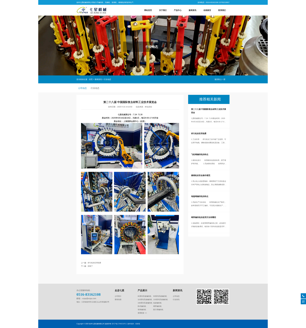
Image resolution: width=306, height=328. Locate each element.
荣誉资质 (118, 299)
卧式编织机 (142, 306)
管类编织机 (142, 310)
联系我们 (222, 10)
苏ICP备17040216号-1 (119, 324)
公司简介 (118, 296)
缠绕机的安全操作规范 (200, 175)
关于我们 (163, 10)
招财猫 (137, 324)
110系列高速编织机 (145, 299)
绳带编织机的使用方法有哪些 (203, 217)
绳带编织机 (157, 306)
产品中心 (178, 10)
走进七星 (119, 290)
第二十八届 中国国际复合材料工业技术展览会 (208, 111)
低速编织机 (157, 303)
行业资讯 (176, 299)
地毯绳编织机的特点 (199, 196)
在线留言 (207, 10)
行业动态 (107, 79)
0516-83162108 (88, 294)
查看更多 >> (142, 313)
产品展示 (142, 290)
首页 (91, 79)
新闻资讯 (192, 10)
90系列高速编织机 (160, 296)
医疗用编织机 (158, 310)
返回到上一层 (220, 79)
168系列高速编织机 (145, 303)
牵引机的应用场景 (94, 263)
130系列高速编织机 (160, 299)
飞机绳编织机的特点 (199, 154)
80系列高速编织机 (144, 296)
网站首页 (148, 10)
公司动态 (82, 88)
